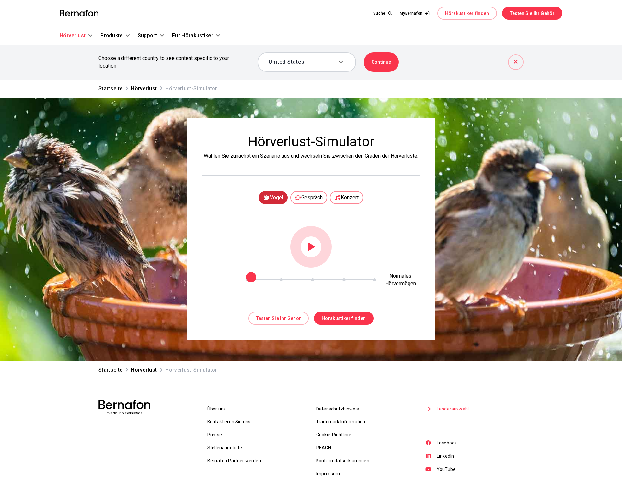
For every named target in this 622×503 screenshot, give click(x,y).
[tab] (273, 197)
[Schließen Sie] (516, 62)
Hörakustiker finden (467, 13)
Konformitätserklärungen (342, 460)
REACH (323, 447)
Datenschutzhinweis (337, 408)
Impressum (328, 473)
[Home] (79, 13)
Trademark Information (340, 421)
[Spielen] (311, 246)
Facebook (447, 442)
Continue (381, 62)
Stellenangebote (224, 447)
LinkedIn (445, 456)
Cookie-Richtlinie (333, 434)
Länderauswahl (453, 408)
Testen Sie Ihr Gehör (532, 13)
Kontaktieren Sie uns (228, 421)
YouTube (446, 469)
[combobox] (302, 62)
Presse (214, 434)
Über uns (216, 408)
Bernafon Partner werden (234, 460)
